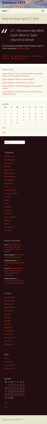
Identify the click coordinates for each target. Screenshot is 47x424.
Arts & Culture (8, 163)
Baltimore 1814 (9, 170)
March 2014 (8, 327)
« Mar (4, 128)
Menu (4, 11)
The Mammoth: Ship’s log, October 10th (14, 262)
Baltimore (20, 56)
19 (35, 117)
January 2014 (8, 334)
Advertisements (9, 156)
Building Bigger (9, 180)
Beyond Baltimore (10, 177)
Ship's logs (7, 220)
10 (23, 114)
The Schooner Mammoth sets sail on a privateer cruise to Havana (14, 281)
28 (5, 123)
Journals (26, 56)
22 (11, 120)
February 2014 (9, 331)
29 (11, 123)
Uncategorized (9, 227)
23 (17, 120)
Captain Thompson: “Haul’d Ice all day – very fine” (18, 83)
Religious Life (8, 214)
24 (23, 120)
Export (6, 187)
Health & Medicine (10, 190)
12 (35, 114)
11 (29, 114)
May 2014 (7, 321)
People (6, 204)
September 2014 (9, 307)
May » (4, 132)
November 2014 (9, 301)
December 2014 (9, 297)
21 (5, 120)
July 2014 (7, 314)
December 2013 (9, 338)
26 (35, 120)
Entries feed (8, 362)
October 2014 (8, 304)
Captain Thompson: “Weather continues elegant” (18, 79)
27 (42, 120)
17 (23, 117)
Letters (6, 200)
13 (42, 114)
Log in (6, 358)
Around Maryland (9, 160)
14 (5, 117)
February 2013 (9, 344)
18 (29, 117)
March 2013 (8, 341)
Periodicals (8, 207)
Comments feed (9, 365)
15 (11, 117)
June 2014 (7, 317)
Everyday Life (8, 183)
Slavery (6, 224)
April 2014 (7, 324)
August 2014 (8, 311)
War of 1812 (8, 230)
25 (29, 120)
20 (42, 117)
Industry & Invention (10, 193)
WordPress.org (9, 369)
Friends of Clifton (23, 48)
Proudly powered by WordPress (12, 420)
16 (17, 117)
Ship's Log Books (10, 217)
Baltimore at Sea (9, 173)
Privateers (7, 210)
